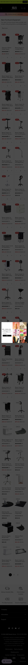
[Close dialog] (27, 322)
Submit (7, 335)
